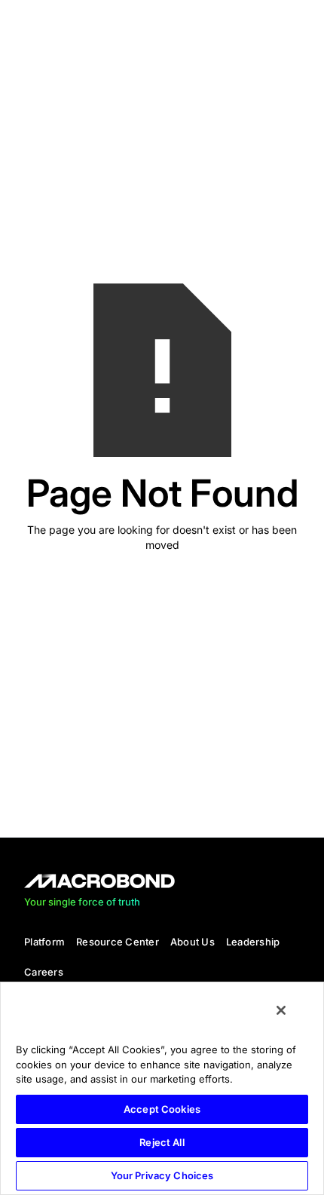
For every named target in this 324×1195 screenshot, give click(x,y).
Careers (43, 972)
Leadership (253, 942)
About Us (192, 942)
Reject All (161, 1142)
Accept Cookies (162, 1109)
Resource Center (117, 942)
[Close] (281, 1010)
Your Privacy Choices (162, 1175)
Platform (44, 942)
